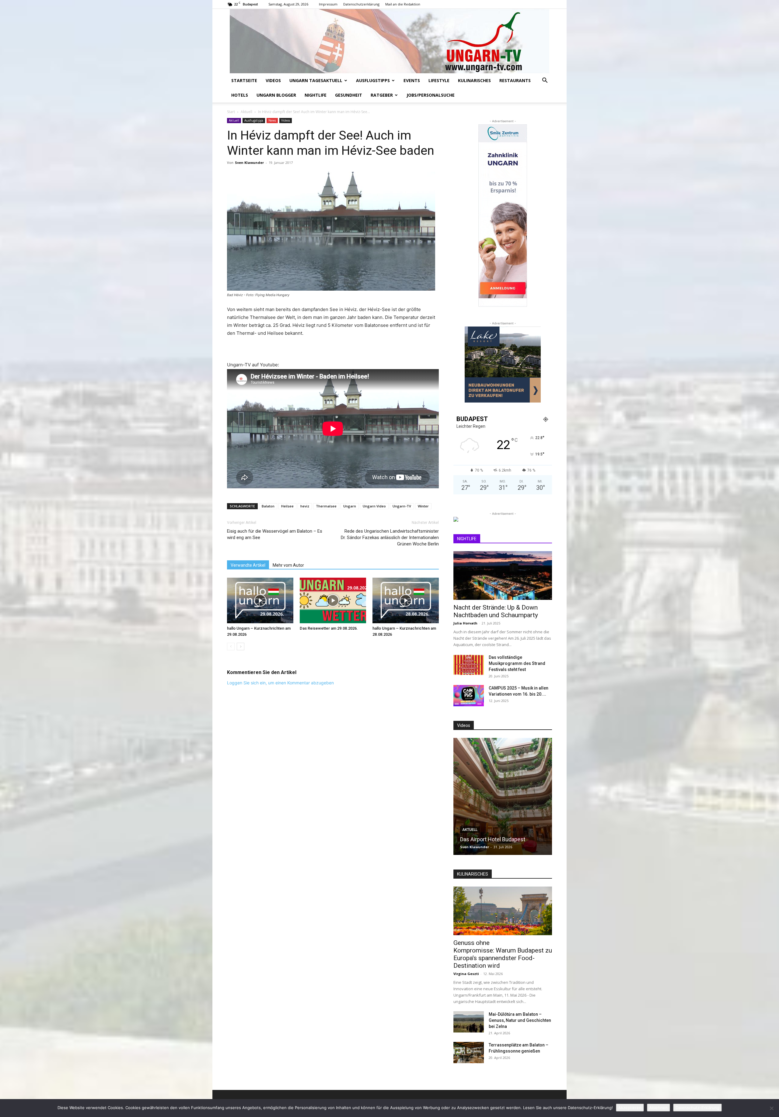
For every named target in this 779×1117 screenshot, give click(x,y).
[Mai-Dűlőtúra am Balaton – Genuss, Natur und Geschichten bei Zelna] (468, 1021)
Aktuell (246, 111)
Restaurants (515, 80)
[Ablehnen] (771, 1108)
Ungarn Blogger (276, 95)
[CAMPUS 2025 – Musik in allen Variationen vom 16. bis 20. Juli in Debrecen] (468, 695)
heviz (304, 506)
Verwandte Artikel (248, 565)
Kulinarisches (474, 80)
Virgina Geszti (466, 973)
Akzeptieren (629, 1107)
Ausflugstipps (373, 80)
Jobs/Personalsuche (431, 95)
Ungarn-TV (402, 506)
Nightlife (316, 95)
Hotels (239, 95)
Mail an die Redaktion (402, 4)
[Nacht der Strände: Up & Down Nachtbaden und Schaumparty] (502, 575)
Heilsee (287, 506)
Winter (423, 506)
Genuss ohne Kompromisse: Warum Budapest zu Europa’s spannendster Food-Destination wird (502, 954)
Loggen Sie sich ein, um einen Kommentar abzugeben (280, 682)
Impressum (328, 4)
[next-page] (240, 646)
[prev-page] (231, 646)
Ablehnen (658, 1107)
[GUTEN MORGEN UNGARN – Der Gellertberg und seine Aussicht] (517, 796)
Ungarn (349, 506)
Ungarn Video (374, 506)
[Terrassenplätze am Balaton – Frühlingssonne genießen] (468, 1052)
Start (231, 111)
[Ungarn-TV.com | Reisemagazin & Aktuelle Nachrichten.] (389, 41)
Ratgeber (382, 95)
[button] (544, 81)
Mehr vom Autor (288, 565)
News (272, 120)
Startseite (244, 80)
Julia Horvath (465, 623)
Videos (273, 80)
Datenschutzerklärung (361, 4)
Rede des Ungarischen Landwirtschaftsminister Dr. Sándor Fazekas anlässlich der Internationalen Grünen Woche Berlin (390, 537)
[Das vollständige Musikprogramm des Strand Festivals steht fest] (468, 665)
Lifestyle (438, 80)
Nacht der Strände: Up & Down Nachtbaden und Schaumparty (495, 611)
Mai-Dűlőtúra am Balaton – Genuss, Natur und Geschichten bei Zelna (520, 1020)
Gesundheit (348, 95)
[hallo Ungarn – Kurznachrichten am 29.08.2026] (260, 600)
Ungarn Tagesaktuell (315, 80)
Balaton (268, 506)
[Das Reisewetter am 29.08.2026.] (333, 600)
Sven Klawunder (249, 162)
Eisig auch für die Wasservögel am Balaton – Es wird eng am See (274, 534)
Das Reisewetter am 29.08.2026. (329, 628)
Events (411, 80)
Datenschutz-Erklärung (697, 1107)
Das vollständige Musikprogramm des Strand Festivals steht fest (517, 663)
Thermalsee (326, 506)
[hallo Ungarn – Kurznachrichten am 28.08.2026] (405, 600)
